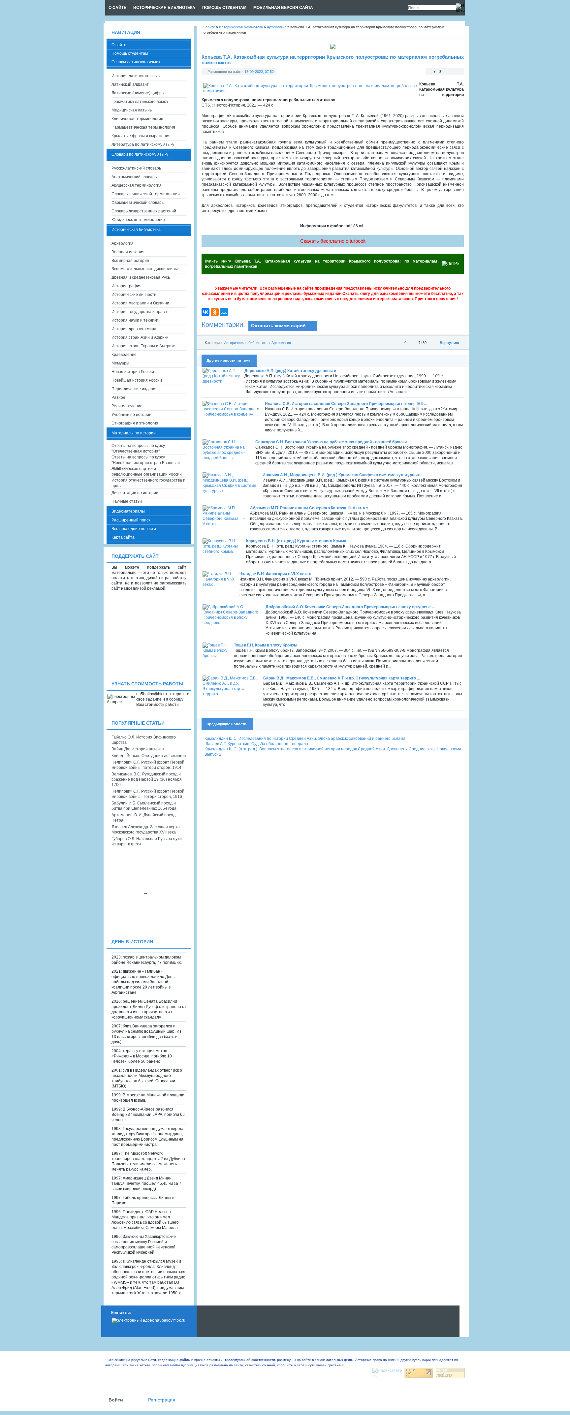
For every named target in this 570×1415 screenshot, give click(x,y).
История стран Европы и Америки (143, 346)
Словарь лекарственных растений (143, 211)
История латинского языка (136, 76)
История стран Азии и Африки (140, 337)
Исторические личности (133, 294)
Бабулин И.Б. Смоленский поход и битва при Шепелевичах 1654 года (143, 806)
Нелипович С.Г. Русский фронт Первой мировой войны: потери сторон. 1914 (147, 765)
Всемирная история (130, 260)
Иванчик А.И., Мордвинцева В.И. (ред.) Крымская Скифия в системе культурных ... (343, 475)
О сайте (118, 45)
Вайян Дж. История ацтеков (137, 749)
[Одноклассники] (215, 312)
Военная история (127, 252)
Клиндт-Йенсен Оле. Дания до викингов (148, 755)
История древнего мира (133, 329)
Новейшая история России (136, 380)
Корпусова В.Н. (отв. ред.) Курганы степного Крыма (296, 541)
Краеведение (124, 354)
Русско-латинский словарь (136, 168)
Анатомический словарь (134, 176)
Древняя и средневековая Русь (140, 277)
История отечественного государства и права (148, 483)
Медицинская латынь (131, 110)
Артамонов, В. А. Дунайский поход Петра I (143, 818)
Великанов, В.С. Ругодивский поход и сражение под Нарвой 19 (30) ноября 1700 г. (146, 779)
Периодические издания (134, 389)
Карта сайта (123, 537)
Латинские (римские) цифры (138, 93)
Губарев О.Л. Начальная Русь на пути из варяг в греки (146, 841)
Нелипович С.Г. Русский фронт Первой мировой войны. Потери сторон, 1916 (147, 794)
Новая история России (132, 371)
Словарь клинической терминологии (145, 194)
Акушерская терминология (136, 185)
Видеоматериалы (128, 511)
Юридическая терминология (138, 219)
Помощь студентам (129, 53)
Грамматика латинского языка (139, 101)
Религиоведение (126, 406)
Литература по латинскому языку (142, 144)
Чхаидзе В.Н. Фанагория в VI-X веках (275, 574)
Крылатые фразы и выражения (141, 136)
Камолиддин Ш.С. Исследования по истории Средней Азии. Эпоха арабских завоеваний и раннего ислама (305, 738)
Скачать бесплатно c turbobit (332, 241)
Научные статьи (126, 501)
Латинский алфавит (130, 84)
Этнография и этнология (134, 423)
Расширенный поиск (130, 520)
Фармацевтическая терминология (143, 127)
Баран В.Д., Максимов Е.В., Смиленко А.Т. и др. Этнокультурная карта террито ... (341, 678)
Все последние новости (133, 528)
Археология (281, 343)
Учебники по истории (131, 414)
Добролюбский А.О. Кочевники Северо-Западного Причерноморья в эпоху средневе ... (350, 607)
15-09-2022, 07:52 (259, 72)
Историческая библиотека (246, 343)
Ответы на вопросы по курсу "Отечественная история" (138, 448)
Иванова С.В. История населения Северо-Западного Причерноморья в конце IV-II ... (346, 403)
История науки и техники (134, 320)
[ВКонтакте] (205, 312)
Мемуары (120, 363)
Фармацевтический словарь (137, 202)
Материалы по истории (133, 433)
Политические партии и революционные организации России (146, 471)
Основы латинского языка (135, 62)
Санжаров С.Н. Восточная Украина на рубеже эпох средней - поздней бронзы (331, 442)
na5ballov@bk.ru (170, 1320)
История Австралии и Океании (140, 303)
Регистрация (161, 1400)
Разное (118, 397)
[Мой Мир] (224, 312)
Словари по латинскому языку (139, 154)
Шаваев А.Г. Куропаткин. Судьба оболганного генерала (256, 743)
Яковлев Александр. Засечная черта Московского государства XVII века (145, 829)
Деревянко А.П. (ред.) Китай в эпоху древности (290, 370)
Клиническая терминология (137, 118)
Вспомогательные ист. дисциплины (144, 269)
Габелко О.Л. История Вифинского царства (143, 740)
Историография (126, 286)
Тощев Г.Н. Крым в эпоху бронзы (265, 645)
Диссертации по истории (134, 492)
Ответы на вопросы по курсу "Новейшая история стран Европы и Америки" (145, 460)
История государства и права (139, 311)
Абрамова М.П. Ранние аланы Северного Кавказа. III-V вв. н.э (309, 508)
